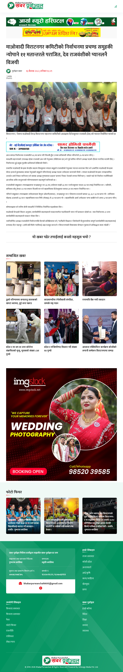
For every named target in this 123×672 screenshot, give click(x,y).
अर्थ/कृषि (86, 573)
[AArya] (61, 22)
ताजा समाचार (88, 556)
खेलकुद (85, 584)
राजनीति (9, 631)
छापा (84, 590)
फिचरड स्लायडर (13, 614)
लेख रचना (10, 642)
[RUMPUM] (61, 33)
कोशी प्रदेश (87, 562)
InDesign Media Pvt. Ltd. (88, 667)
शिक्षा (84, 620)
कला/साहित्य (88, 578)
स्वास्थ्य (85, 631)
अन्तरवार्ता (86, 567)
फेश (8, 620)
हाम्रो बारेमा (87, 609)
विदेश (84, 614)
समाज (85, 625)
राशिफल (10, 636)
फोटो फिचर (11, 625)
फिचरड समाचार (13, 609)
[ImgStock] (61, 425)
